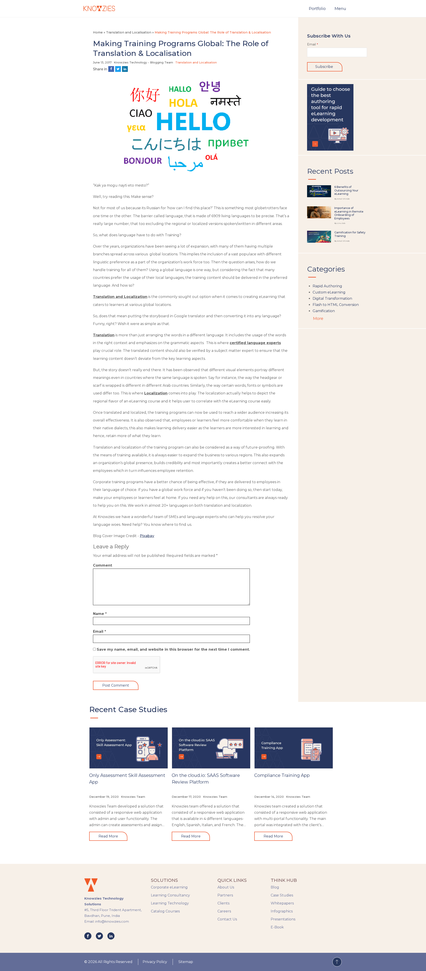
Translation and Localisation (128, 32)
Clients (223, 903)
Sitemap (185, 962)
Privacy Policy (155, 962)
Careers (224, 911)
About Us (225, 887)
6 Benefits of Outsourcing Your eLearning (346, 190)
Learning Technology (170, 903)
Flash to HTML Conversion (336, 305)
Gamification (324, 311)
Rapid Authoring (327, 286)
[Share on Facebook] (111, 69)
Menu (340, 8)
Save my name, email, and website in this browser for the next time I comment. (173, 649)
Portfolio (317, 8)
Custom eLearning (329, 292)
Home (98, 32)
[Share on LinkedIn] (125, 69)
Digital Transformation (332, 298)
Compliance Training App (282, 775)
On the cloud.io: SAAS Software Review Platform (206, 779)
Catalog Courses (165, 911)
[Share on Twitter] (118, 69)
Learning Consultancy (170, 895)
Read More (108, 836)
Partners (225, 895)
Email (99, 631)
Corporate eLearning (169, 887)
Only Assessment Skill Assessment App (127, 779)
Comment (102, 565)
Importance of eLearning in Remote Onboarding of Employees (348, 213)
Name (100, 614)
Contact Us (227, 919)
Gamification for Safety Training (349, 234)
